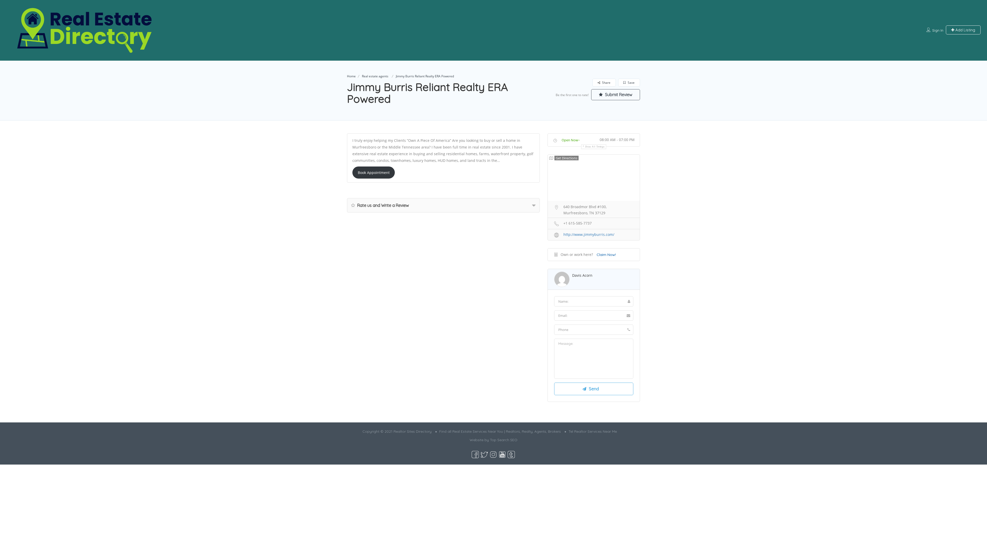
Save (631, 82)
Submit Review (618, 94)
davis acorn (582, 275)
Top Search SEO (503, 440)
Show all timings (595, 146)
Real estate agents (375, 76)
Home (351, 76)
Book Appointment (374, 172)
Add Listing (964, 29)
